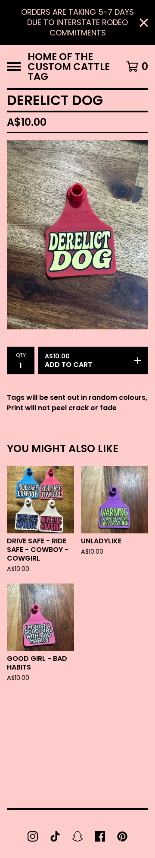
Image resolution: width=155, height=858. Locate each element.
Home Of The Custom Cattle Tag (69, 66)
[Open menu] (14, 66)
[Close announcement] (144, 23)
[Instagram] (33, 836)
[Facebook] (100, 836)
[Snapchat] (77, 836)
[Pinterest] (122, 836)
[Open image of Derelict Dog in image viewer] (77, 234)
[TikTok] (55, 836)
